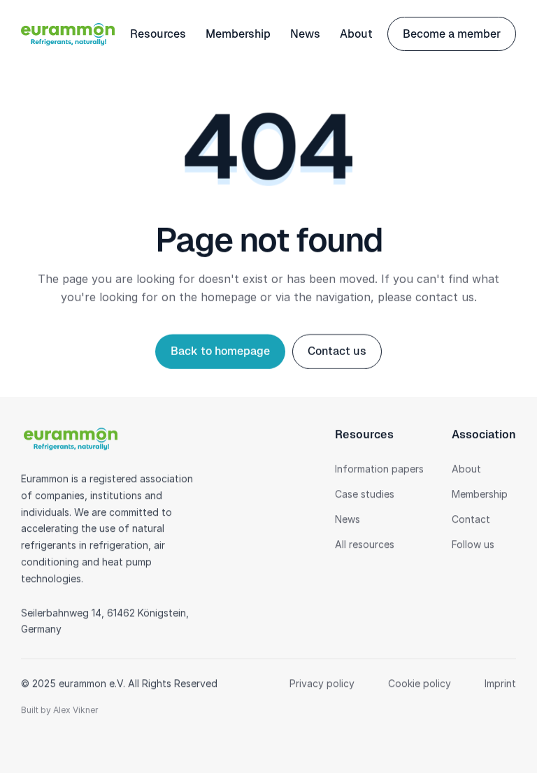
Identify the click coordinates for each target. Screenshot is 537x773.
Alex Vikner (75, 710)
